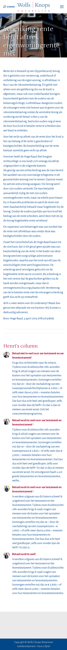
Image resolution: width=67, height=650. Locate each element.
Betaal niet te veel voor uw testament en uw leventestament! (38, 355)
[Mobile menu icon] (62, 7)
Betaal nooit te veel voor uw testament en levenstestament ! (36, 422)
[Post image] (6, 354)
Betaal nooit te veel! (24, 554)
